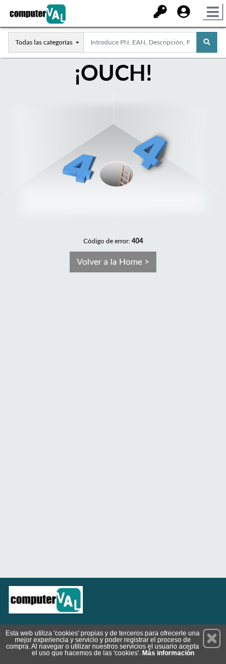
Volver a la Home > (113, 262)
